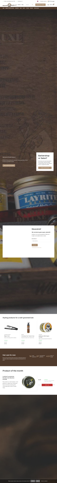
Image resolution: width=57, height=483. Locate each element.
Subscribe (35, 245)
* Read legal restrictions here (36, 247)
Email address (34, 238)
